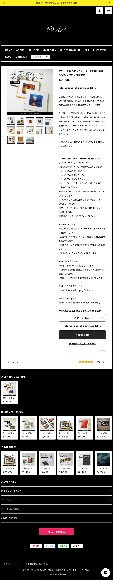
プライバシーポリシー (12, 564)
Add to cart (82, 334)
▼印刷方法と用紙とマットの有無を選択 (80, 310)
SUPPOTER (99, 50)
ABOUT (20, 50)
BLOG (8, 57)
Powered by (53, 575)
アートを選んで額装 (10, 509)
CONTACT (21, 57)
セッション (5, 500)
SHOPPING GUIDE (70, 50)
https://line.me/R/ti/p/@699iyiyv (76, 290)
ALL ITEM (34, 50)
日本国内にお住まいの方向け (82, 343)
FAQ (87, 50)
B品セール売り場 (9, 518)
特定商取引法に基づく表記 (37, 564)
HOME (8, 50)
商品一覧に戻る (56, 532)
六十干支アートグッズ (11, 491)
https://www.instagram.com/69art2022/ (79, 302)
